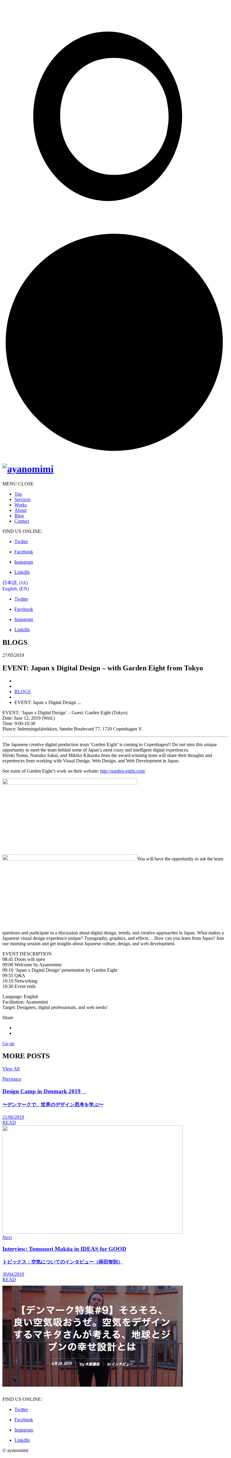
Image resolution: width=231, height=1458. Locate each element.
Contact (21, 521)
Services (22, 499)
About (20, 510)
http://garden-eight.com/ (122, 771)
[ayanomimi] (28, 468)
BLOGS (22, 691)
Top (18, 494)
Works (20, 504)
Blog (19, 515)
